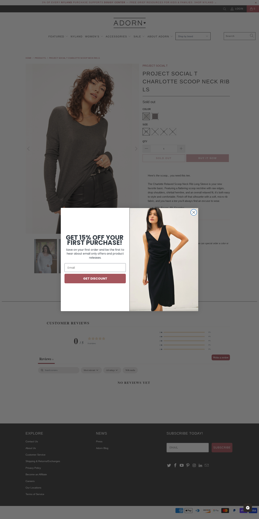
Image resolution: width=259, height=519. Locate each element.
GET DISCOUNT (95, 278)
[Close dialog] (194, 212)
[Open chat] (247, 507)
